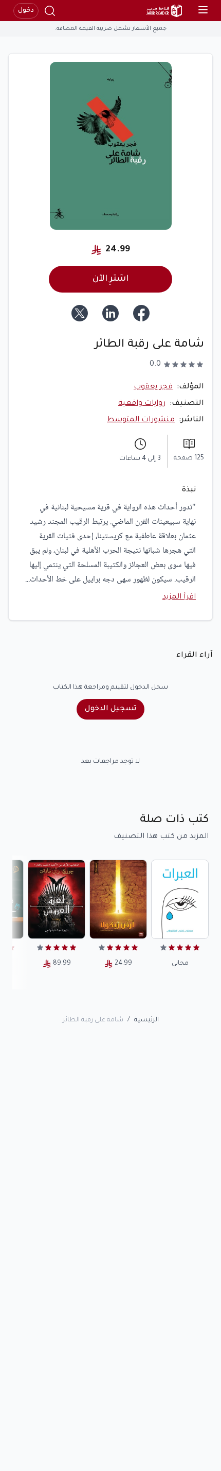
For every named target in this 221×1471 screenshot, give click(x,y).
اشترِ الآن (110, 279)
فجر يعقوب (153, 387)
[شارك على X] (79, 313)
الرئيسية (146, 1020)
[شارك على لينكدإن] (110, 313)
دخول (26, 10)
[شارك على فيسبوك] (141, 313)
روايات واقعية (141, 404)
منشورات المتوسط (141, 420)
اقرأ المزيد (179, 597)
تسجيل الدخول (110, 709)
